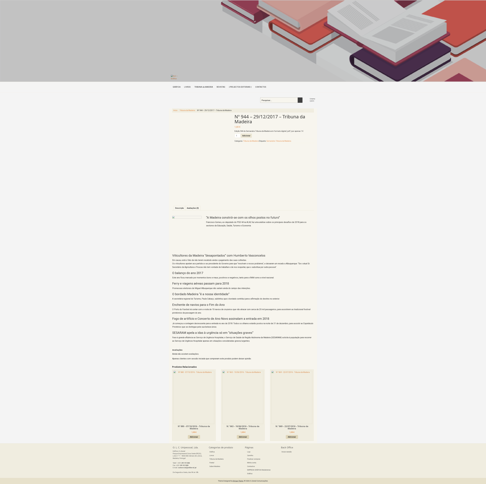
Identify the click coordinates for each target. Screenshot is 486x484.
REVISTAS (221, 87)
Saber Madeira (214, 466)
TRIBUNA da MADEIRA (203, 87)
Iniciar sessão (287, 452)
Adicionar (246, 136)
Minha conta (251, 463)
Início (175, 110)
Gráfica (212, 452)
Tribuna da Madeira (187, 110)
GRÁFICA (176, 87)
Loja (248, 452)
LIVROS (187, 87)
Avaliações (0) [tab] (193, 208)
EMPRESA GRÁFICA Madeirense (258, 470)
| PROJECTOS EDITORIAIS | (240, 87)
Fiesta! (211, 463)
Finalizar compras (253, 459)
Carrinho (250, 455)
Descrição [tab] (179, 208)
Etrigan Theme (238, 481)
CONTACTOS (260, 87)
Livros (211, 455)
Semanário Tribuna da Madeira (278, 141)
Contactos (251, 466)
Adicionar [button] (194, 437)
